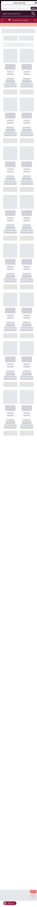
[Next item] (35, 20)
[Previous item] (2, 20)
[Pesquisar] (33, 13)
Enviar (34, 8)
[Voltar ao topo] (33, 902)
